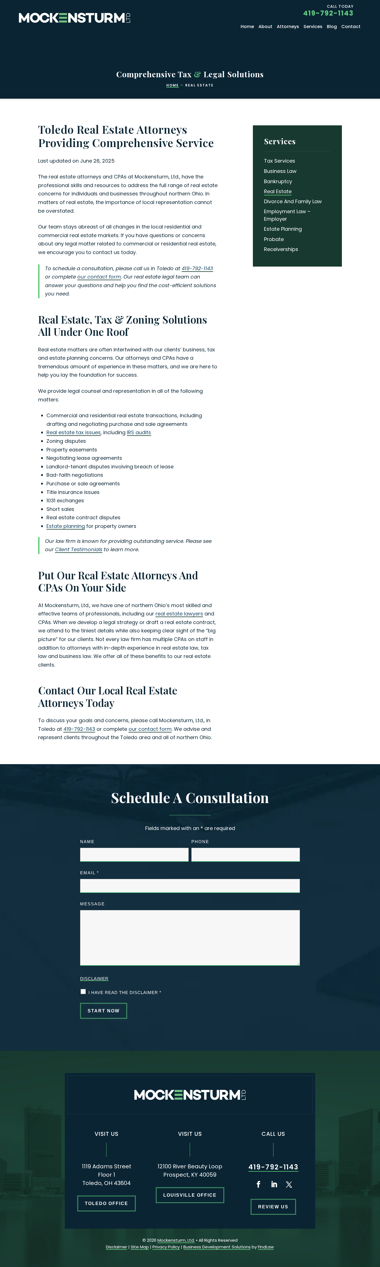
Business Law (280, 171)
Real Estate (278, 191)
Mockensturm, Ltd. (176, 1240)
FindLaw (266, 1247)
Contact (351, 27)
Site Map (140, 1247)
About (265, 27)
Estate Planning (283, 228)
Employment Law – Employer (287, 215)
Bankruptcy (278, 181)
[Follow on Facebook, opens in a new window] (258, 1184)
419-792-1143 (328, 13)
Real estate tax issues (73, 432)
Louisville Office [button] (190, 1195)
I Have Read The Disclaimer (124, 992)
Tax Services (279, 160)
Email (89, 872)
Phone (200, 841)
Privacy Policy (166, 1247)
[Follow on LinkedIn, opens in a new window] (274, 1184)
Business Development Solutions (217, 1247)
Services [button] (312, 27)
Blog (332, 27)
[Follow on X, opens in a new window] (289, 1184)
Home (247, 27)
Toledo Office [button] (106, 1203)
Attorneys (288, 27)
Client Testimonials (78, 549)
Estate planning (65, 526)
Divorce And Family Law (293, 201)
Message (92, 903)
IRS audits (139, 432)
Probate (274, 239)
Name (87, 841)
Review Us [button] (273, 1206)
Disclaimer (94, 978)
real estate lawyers (179, 613)
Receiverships (281, 249)
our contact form (99, 276)
